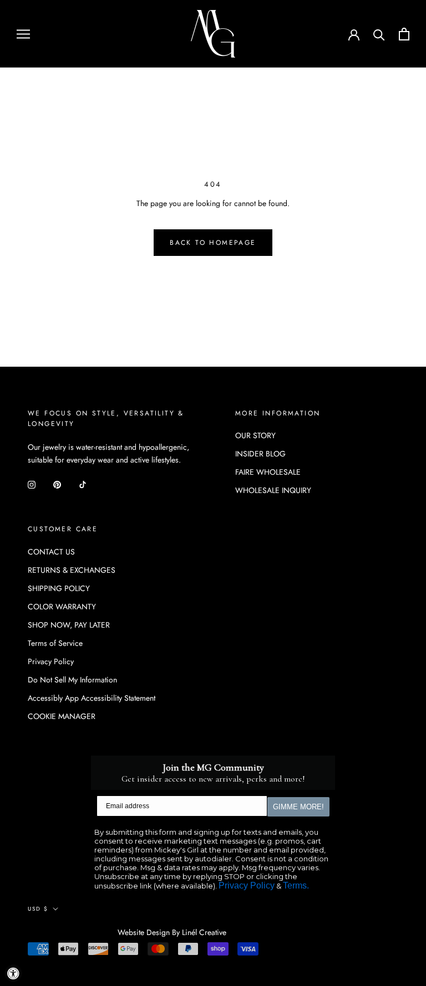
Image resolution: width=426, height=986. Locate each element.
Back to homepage (213, 243)
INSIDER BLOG (260, 453)
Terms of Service (55, 643)
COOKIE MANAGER (61, 716)
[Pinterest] (57, 483)
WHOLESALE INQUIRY (273, 490)
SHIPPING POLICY (59, 588)
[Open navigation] (23, 33)
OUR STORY (255, 435)
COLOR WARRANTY (62, 606)
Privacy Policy (51, 661)
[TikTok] (83, 483)
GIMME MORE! (298, 807)
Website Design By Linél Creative (172, 932)
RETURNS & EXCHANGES (71, 570)
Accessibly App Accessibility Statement (91, 697)
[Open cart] (404, 34)
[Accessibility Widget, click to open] (13, 973)
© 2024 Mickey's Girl (73, 932)
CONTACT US (51, 551)
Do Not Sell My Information (72, 679)
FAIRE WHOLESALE (268, 471)
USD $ (38, 909)
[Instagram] (32, 483)
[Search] (379, 34)
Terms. (296, 885)
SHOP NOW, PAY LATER (69, 624)
